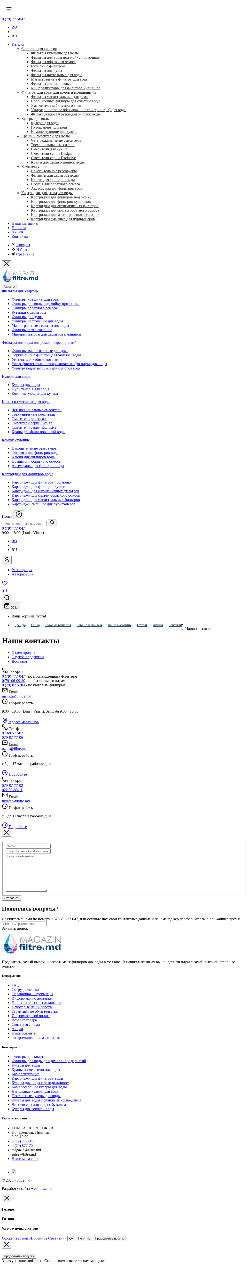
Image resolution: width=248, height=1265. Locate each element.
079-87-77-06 (12, 737)
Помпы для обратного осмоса (36, 461)
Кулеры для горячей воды (33, 1109)
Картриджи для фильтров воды (27, 474)
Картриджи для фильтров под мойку (42, 482)
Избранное (25, 249)
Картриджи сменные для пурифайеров (44, 504)
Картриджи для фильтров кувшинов (41, 487)
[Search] (52, 522)
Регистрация (22, 570)
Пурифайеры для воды (30, 389)
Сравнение (25, 254)
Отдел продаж (23, 652)
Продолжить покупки (110, 1238)
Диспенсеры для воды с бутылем (39, 1104)
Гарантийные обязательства (35, 1011)
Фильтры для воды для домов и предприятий (39, 342)
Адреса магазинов (23, 722)
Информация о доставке (32, 998)
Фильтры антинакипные (32, 330)
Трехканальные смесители (33, 414)
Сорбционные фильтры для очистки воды (46, 355)
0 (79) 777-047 (13, 19)
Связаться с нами (26, 1024)
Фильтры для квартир (20, 291)
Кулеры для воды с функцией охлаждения (46, 1100)
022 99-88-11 (12, 790)
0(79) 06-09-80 (13, 681)
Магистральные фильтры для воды (40, 325)
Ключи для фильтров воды (33, 457)
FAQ (15, 985)
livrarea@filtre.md (16, 801)
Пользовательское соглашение (37, 1003)
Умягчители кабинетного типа (37, 359)
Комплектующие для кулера (35, 393)
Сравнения (57, 1238)
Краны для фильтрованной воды (38, 432)
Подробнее (17, 774)
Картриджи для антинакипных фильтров (45, 491)
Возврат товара (24, 1020)
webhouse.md (41, 1188)
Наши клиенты (24, 1033)
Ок (71, 1238)
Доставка (19, 661)
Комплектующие (16, 440)
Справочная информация (32, 994)
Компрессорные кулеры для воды (39, 1087)
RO (14, 27)
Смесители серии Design (32, 423)
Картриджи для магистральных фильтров (46, 500)
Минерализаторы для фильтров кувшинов (46, 334)
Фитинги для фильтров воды (35, 453)
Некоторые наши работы (32, 1007)
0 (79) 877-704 (13, 685)
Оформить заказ (15, 1238)
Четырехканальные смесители (37, 410)
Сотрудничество (25, 989)
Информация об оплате (31, 1016)
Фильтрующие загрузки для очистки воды (46, 368)
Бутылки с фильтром (29, 312)
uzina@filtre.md (14, 749)
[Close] (6, 833)
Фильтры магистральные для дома (40, 351)
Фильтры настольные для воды (37, 321)
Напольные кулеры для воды (35, 1091)
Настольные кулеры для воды (36, 1096)
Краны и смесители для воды (26, 402)
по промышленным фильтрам (36, 1037)
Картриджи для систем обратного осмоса (46, 495)
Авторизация (22, 574)
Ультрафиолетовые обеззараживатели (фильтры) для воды (59, 364)
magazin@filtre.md (16, 696)
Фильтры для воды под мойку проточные (46, 304)
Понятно (84, 1238)
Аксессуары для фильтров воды (38, 466)
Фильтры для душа (27, 317)
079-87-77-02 (12, 733)
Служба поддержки (28, 657)
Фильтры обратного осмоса (34, 308)
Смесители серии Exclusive (34, 427)
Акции (17, 1029)
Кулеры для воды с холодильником (40, 1083)
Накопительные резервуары (34, 448)
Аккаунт (23, 245)
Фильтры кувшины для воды (35, 299)
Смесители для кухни (29, 419)
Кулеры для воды (16, 376)
